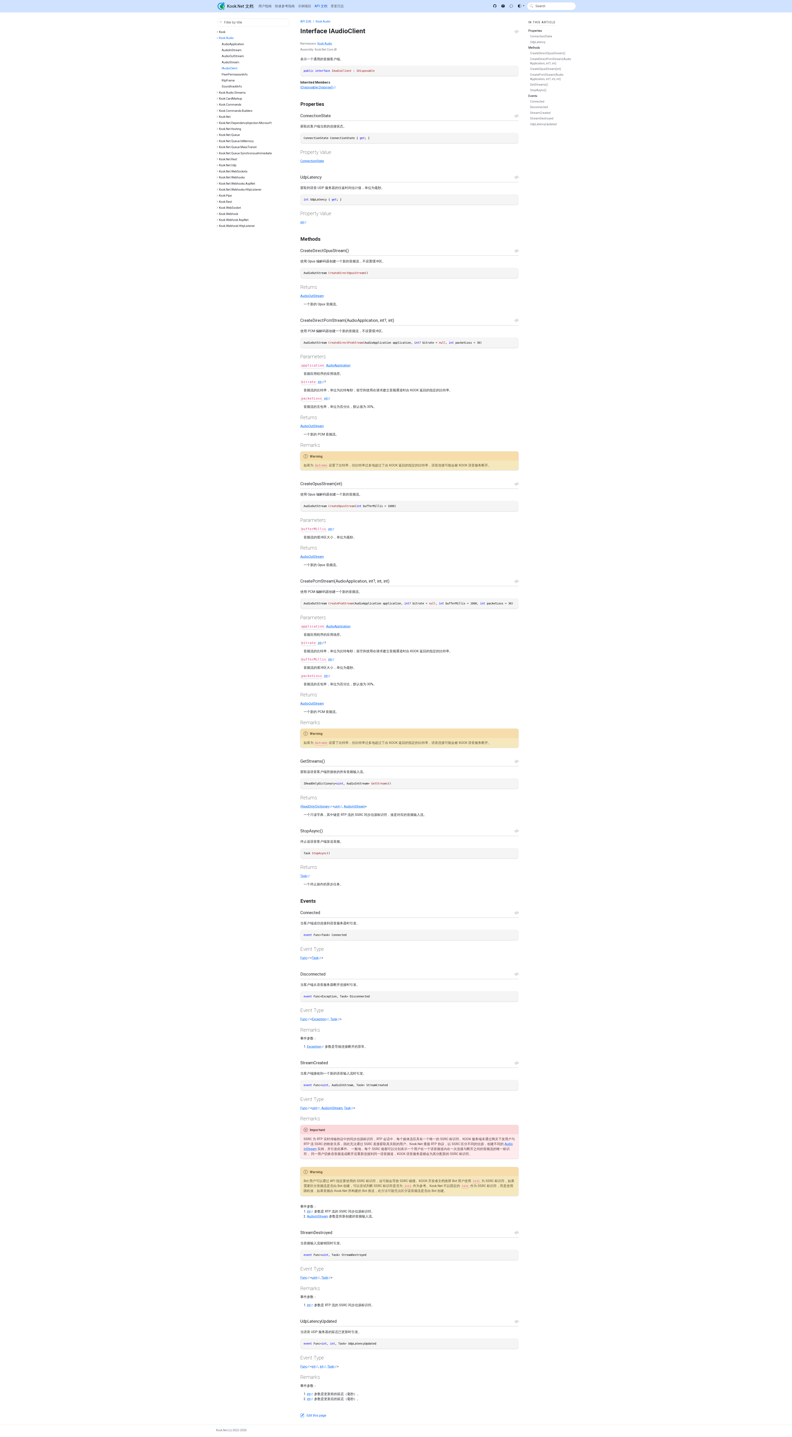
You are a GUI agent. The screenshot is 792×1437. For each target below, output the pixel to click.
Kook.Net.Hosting (230, 129)
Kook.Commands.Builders (235, 110)
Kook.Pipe (225, 195)
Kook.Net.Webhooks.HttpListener (240, 189)
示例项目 (304, 6)
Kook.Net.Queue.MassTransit (238, 147)
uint (336, 806)
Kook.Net (225, 116)
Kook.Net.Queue (229, 135)
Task (303, 876)
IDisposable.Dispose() (316, 87)
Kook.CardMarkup (230, 98)
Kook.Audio (226, 38)
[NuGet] (503, 6)
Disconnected (539, 107)
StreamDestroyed (541, 118)
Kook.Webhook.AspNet (234, 220)
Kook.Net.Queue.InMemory (236, 141)
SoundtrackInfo (232, 86)
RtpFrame (228, 80)
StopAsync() (538, 90)
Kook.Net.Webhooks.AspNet (237, 183)
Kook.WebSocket (230, 207)
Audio (328, 43)
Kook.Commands (230, 104)
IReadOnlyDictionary (315, 806)
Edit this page (316, 1415)
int (302, 222)
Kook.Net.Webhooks (232, 177)
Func (303, 958)
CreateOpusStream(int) (545, 69)
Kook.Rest (225, 201)
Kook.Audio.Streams (232, 92)
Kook (222, 32)
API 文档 (321, 6)
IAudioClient (229, 68)
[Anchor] (327, 104)
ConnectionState (312, 161)
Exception (319, 1019)
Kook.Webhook (228, 214)
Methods (534, 47)
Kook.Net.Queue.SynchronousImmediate (245, 153)
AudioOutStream (233, 56)
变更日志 (337, 6)
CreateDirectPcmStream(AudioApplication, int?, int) (550, 61)
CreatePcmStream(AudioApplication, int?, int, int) (546, 77)
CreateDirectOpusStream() (547, 53)
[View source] (517, 31)
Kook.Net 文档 (240, 6)
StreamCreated (540, 112)
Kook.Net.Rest (228, 159)
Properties (535, 30)
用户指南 (265, 6)
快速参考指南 (285, 6)
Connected (537, 101)
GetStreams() (539, 84)
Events (532, 96)
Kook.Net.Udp (227, 165)
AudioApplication (233, 44)
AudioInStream (232, 50)
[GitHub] (495, 6)
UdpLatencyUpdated (543, 124)
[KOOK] (511, 6)
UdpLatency (538, 42)
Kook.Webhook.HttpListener (237, 226)
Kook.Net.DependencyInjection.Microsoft (245, 123)
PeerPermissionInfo (235, 74)
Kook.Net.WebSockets (233, 171)
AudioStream (230, 62)
